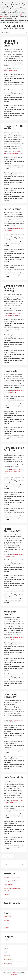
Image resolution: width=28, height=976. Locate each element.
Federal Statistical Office (13, 530)
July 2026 (6, 920)
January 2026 (7, 924)
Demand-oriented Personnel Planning (14, 288)
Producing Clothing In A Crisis (11, 43)
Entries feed (7, 956)
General (5, 70)
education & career (9, 315)
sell (15, 392)
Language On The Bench (14, 127)
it (16, 802)
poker (15, 471)
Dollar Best (14, 26)
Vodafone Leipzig (13, 777)
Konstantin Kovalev (10, 613)
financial (7, 639)
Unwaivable (10, 371)
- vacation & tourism (14, 153)
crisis (8, 392)
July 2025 (6, 928)
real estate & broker (10, 556)
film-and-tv (11, 471)
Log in (5, 952)
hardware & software (10, 802)
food (14, 722)
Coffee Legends (12, 209)
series (19, 471)
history (10, 230)
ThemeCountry (16, 972)
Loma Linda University (10, 695)
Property (12, 639)
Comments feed (8, 959)
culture (6, 230)
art (5, 392)
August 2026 (7, 916)
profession (17, 315)
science (12, 392)
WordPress (14, 974)
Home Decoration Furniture (14, 449)
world (5, 473)
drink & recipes (8, 722)
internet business (13, 70)
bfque (6, 471)
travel (21, 153)
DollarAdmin (18, 69)
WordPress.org (8, 963)
